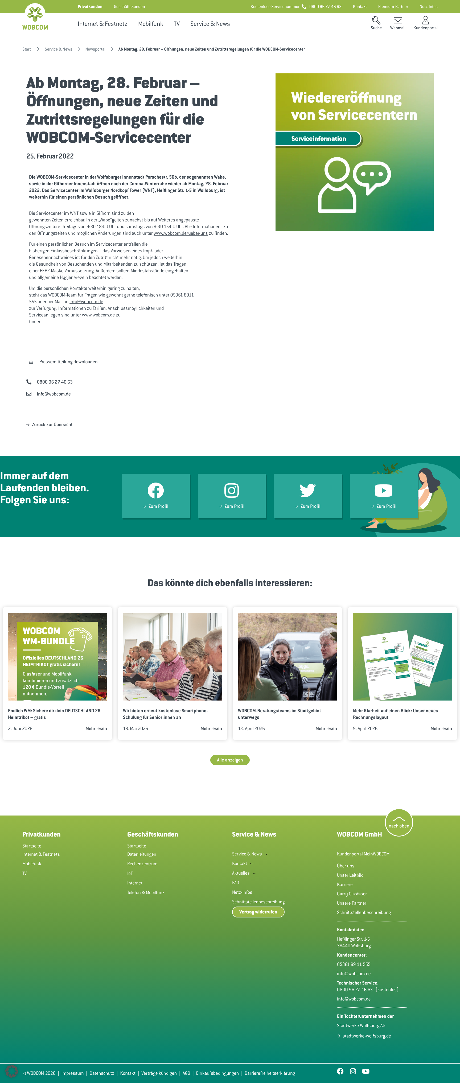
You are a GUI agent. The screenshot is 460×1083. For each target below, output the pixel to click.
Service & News (210, 24)
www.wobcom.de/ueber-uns (181, 233)
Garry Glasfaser (352, 894)
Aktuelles (241, 873)
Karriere (345, 884)
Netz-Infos (242, 892)
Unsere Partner (351, 903)
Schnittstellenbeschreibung (258, 902)
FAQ (235, 883)
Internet (134, 883)
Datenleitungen (141, 854)
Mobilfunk (150, 24)
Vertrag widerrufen (258, 912)
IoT (130, 873)
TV (177, 24)
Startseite (31, 846)
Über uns (345, 866)
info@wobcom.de (86, 301)
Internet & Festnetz (103, 24)
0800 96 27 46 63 (356, 990)
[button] (90, 6)
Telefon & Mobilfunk (146, 892)
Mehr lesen (96, 728)
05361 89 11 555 (354, 964)
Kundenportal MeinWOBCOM (363, 854)
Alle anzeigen (230, 760)
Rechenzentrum (142, 864)
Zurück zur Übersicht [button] (52, 424)
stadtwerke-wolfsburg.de (367, 1036)
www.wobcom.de (98, 315)
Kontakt (239, 863)
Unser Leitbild (350, 875)
